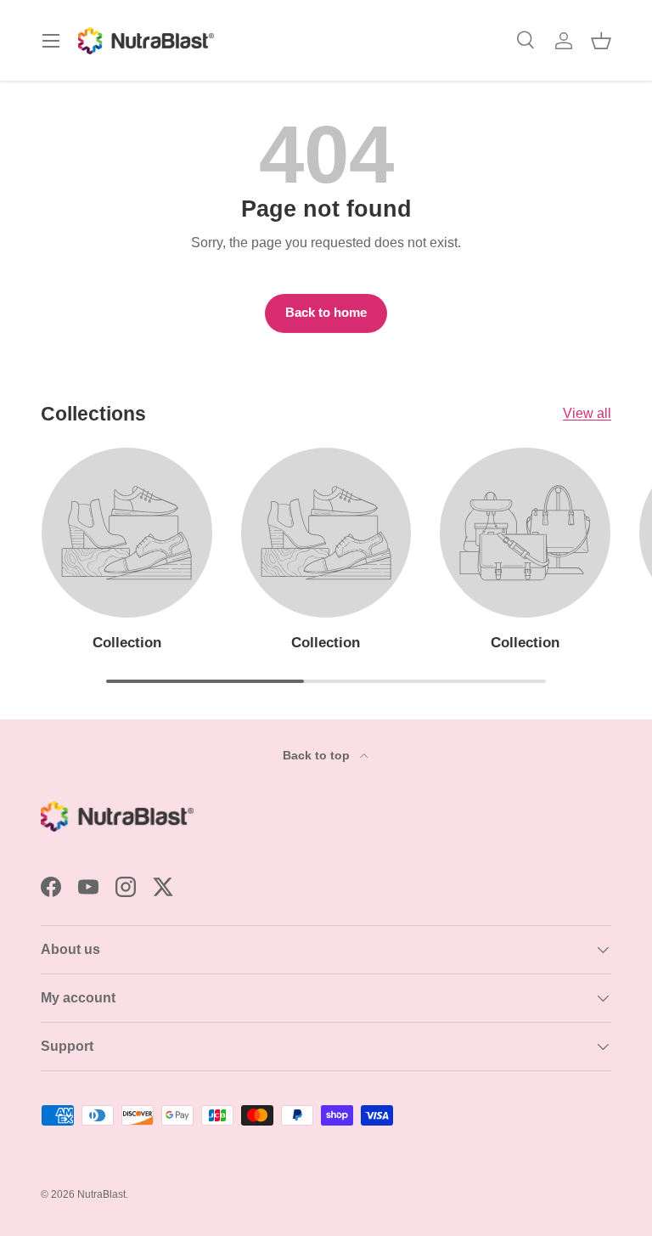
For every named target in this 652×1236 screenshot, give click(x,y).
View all (587, 413)
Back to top (318, 755)
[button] (601, 40)
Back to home (326, 312)
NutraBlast (101, 1194)
